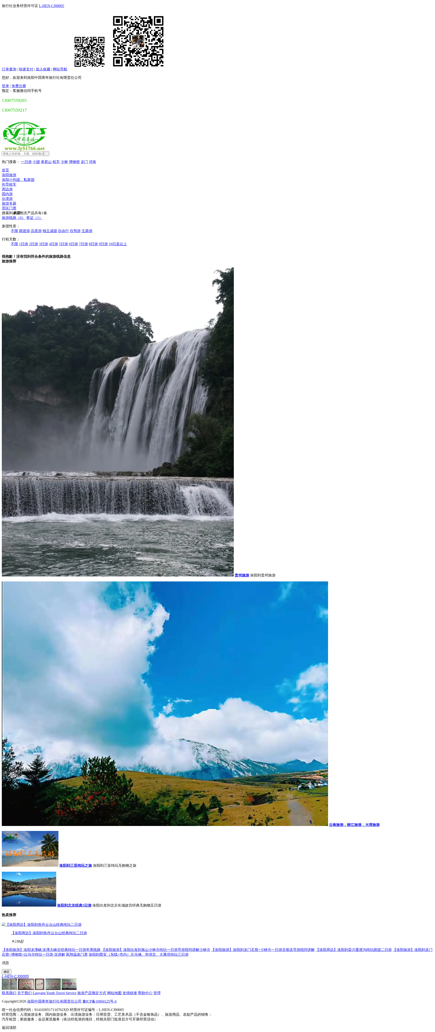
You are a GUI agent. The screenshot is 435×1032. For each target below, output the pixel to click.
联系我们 (9, 993)
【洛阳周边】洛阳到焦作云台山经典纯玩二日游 (49, 933)
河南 (92, 162)
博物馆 (74, 162)
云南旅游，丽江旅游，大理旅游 (354, 825)
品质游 (36, 231)
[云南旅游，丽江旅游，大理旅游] (165, 825)
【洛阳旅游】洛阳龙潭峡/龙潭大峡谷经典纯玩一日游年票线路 (51, 950)
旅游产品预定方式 (91, 993)
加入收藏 (43, 69)
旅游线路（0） (13, 218)
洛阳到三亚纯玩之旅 (75, 865)
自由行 (63, 231)
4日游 (53, 244)
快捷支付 (26, 69)
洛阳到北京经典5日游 (74, 905)
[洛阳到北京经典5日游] (29, 905)
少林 (64, 162)
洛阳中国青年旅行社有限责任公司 (54, 1001)
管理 (157, 993)
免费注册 (19, 86)
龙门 (84, 162)
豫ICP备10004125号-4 (99, 1001)
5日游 (63, 244)
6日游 (73, 244)
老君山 (46, 162)
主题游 (87, 231)
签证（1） (34, 218)
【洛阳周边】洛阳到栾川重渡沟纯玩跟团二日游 (354, 950)
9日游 (103, 244)
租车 (56, 162)
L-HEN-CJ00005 (51, 6)
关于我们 (24, 993)
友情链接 (130, 993)
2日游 (33, 244)
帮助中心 (145, 993)
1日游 (23, 244)
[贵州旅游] (118, 575)
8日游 (93, 244)
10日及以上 (118, 244)
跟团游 (24, 231)
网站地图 (114, 993)
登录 (5, 86)
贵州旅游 (242, 575)
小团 (36, 162)
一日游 (26, 162)
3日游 (43, 244)
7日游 (83, 244)
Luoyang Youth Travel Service (54, 993)
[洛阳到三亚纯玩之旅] (30, 865)
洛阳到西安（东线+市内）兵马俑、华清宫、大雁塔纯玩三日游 (138, 954)
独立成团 (50, 231)
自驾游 (75, 231)
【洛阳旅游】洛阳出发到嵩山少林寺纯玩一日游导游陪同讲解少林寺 (156, 950)
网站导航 (60, 69)
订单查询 (9, 69)
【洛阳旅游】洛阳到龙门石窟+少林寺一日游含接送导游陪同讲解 (263, 950)
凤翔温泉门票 (77, 954)
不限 (14, 231)
